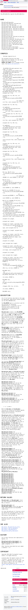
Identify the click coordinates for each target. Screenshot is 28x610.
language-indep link (17, 572)
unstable (15, 589)
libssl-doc (9, 7)
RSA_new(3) (4, 526)
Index (5, 2)
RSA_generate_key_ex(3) (14, 526)
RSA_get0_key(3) (12, 529)
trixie (14, 585)
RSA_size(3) (4, 529)
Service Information (8, 5)
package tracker (16, 574)
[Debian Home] (1, 2)
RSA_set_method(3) (13, 528)
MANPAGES (6, 0)
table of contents (17, 579)
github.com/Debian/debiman (17, 606)
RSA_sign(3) (4, 528)
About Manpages (12, 2)
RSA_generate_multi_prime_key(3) (10, 530)
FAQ (18, 2)
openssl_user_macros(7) (13, 63)
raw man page (16, 576)
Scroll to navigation (6, 11)
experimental (16, 591)
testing (5, 7)
